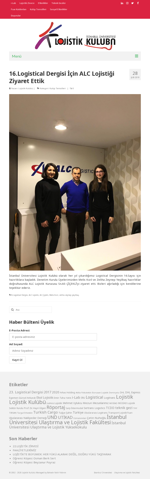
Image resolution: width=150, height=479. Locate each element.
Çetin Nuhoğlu (96, 418)
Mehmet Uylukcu (72, 403)
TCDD (110, 408)
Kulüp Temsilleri (58, 88)
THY (135, 408)
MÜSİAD (113, 403)
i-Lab (76, 397)
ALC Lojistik (34, 295)
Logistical (94, 397)
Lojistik (124, 396)
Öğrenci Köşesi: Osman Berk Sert (34, 458)
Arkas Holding (67, 392)
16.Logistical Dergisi (19, 295)
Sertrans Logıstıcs (94, 408)
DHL (122, 392)
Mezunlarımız (101, 403)
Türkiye (78, 412)
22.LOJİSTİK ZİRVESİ (25, 446)
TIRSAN (12, 412)
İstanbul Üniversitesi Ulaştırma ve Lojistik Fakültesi (68, 419)
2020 (55, 392)
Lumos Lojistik (54, 403)
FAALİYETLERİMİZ (24, 450)
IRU (83, 397)
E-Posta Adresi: (19, 330)
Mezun (87, 403)
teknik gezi (123, 407)
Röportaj (56, 407)
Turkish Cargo (45, 412)
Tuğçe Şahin (65, 412)
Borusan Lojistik (100, 392)
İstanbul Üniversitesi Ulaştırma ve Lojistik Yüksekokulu (67, 425)
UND (52, 417)
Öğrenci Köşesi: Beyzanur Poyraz (34, 462)
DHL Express (132, 392)
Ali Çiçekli (44, 295)
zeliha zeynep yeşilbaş (69, 295)
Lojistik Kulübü (25, 88)
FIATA (68, 397)
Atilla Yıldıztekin (83, 392)
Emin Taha (59, 397)
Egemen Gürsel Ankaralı (22, 397)
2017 (47, 392)
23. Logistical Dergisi (26, 392)
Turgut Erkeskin (25, 412)
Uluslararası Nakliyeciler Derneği (28, 418)
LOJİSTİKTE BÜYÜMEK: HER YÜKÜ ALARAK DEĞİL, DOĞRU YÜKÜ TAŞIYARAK (62, 454)
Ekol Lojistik (44, 397)
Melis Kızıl (53, 295)
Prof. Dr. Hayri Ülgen (35, 408)
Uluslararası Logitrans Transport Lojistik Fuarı (108, 412)
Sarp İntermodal (74, 408)
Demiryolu (114, 392)
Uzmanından (79, 418)
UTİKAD (65, 417)
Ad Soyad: (16, 344)
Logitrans (109, 397)
